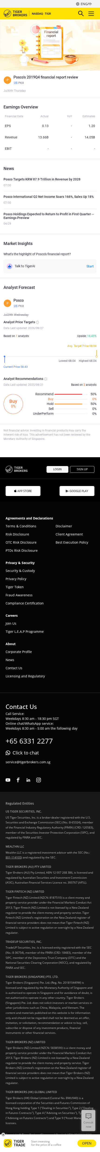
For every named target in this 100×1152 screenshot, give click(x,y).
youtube (8, 780)
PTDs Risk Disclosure (22, 550)
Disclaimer (64, 526)
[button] (50, 80)
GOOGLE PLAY (79, 491)
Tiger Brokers (30, 13)
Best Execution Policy (72, 542)
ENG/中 (86, 4)
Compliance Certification (25, 603)
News (10, 660)
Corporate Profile (19, 651)
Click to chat (26, 753)
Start (90, 266)
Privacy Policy (16, 579)
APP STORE (24, 491)
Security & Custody (20, 570)
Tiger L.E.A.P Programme (25, 631)
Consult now (88, 1124)
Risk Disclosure (17, 534)
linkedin (28, 780)
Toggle (91, 13)
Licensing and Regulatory (25, 676)
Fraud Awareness (19, 595)
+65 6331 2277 (29, 741)
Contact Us (14, 668)
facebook (18, 780)
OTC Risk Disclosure (21, 542)
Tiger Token (15, 587)
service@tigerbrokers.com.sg (28, 762)
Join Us (11, 623)
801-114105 (13, 857)
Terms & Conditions (21, 526)
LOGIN (57, 469)
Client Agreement (69, 534)
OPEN (87, 1143)
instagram (38, 780)
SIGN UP (82, 469)
